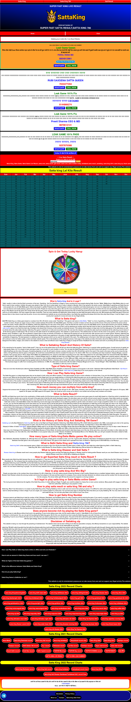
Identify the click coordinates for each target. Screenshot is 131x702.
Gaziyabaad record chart (79, 640)
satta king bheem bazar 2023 (111, 624)
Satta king (61, 301)
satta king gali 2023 (77, 598)
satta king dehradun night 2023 (41, 619)
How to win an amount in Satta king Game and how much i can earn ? (25, 555)
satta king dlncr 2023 (119, 593)
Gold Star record (28, 651)
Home (32, 33)
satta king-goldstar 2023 (56, 603)
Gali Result (123, 369)
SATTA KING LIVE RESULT (54, 656)
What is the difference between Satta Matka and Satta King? (22, 566)
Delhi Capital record (43, 651)
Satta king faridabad (60, 640)
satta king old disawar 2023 (54, 629)
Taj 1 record (45, 646)
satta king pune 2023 (81, 608)
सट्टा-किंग (28, 409)
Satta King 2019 (109, 640)
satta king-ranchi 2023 (99, 608)
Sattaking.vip (6, 423)
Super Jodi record (101, 646)
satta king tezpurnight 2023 (98, 613)
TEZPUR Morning (59, 651)
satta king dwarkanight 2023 (11, 598)
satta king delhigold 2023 (80, 593)
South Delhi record (13, 651)
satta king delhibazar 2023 (59, 593)
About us (54, 698)
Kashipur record (123, 640)
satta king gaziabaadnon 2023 (13, 603)
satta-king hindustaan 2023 (97, 603)
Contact (61, 698)
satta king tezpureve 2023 (52, 613)
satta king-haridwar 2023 (76, 603)
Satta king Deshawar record (23, 640)
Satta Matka (83, 321)
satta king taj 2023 (13, 613)
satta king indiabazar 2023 (118, 603)
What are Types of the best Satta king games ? (17, 561)
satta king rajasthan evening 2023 (113, 619)
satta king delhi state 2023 (38, 593)
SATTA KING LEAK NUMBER (76, 656)
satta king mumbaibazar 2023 (60, 608)
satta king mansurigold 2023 (38, 608)
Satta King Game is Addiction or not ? (14, 577)
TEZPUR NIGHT (110, 651)
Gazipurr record (14, 646)
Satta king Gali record (43, 640)
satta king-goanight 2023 (35, 603)
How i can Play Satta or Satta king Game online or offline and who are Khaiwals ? (29, 550)
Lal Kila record (73, 646)
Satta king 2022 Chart (73, 698)
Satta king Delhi (14, 445)
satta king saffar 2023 (118, 608)
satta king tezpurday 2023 (31, 613)
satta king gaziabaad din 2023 (118, 598)
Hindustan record (59, 646)
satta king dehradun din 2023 (65, 619)
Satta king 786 (81, 443)
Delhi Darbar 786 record (30, 646)
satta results (6, 328)
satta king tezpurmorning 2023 (75, 613)
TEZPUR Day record (75, 651)
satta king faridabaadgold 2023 (56, 598)
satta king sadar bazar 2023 (43, 624)
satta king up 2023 (117, 613)
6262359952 (66, 683)
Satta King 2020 (95, 640)
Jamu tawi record (116, 646)
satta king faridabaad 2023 (33, 598)
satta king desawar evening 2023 (66, 624)
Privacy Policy (70, 694)
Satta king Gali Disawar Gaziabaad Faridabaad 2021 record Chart (65, 674)
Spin (65, 291)
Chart (98, 33)
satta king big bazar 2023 (90, 624)
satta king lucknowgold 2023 (15, 608)
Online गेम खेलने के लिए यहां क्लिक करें (65, 153)
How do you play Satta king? (11, 572)
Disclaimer (59, 694)
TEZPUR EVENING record (93, 651)
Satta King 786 (110, 669)
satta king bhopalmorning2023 (15, 593)
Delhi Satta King (69, 370)
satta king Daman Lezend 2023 (20, 624)
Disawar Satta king (9, 452)
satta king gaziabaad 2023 (96, 598)
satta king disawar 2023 (100, 593)
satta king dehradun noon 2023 (17, 619)
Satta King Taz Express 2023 (88, 619)
